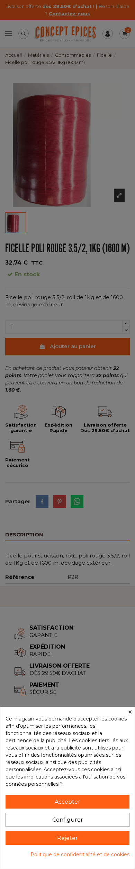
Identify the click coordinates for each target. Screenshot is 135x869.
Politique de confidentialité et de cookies (79, 854)
